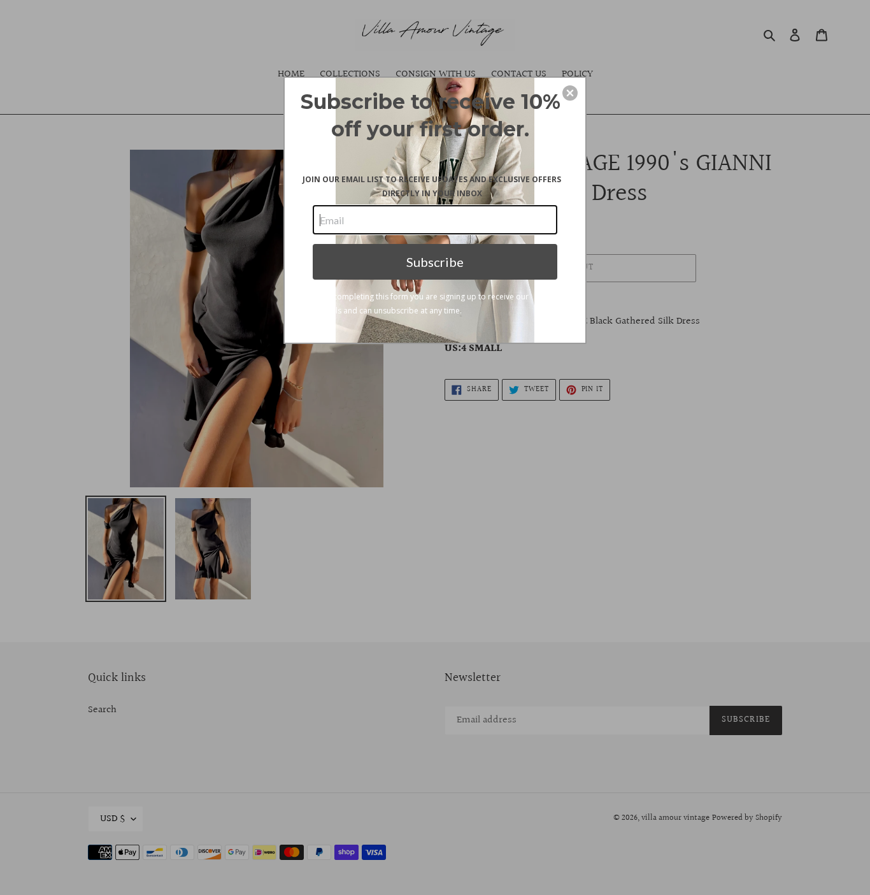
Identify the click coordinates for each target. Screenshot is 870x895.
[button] (570, 93)
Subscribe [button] (435, 261)
